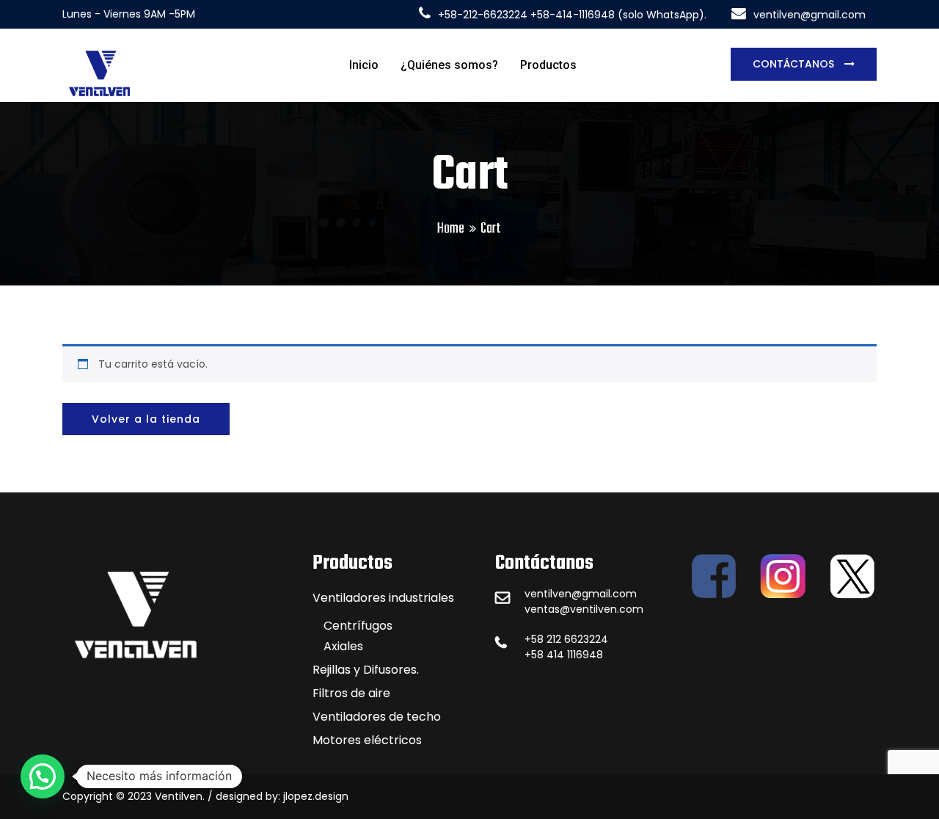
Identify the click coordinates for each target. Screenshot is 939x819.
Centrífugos (358, 625)
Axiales (343, 646)
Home (450, 228)
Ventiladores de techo (377, 716)
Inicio (364, 65)
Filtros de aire (351, 693)
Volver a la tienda (146, 419)
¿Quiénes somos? (449, 65)
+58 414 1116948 (564, 654)
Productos (548, 65)
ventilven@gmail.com (809, 14)
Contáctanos (795, 64)
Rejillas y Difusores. (366, 669)
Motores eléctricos (367, 740)
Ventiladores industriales (383, 597)
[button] (43, 776)
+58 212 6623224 (566, 639)
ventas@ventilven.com (584, 609)
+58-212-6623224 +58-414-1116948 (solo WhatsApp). (572, 14)
